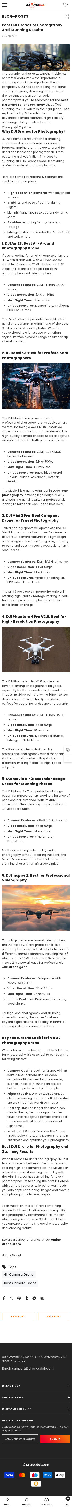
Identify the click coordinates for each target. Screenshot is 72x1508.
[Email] (42, 1298)
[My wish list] (65, 5)
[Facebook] (4, 1298)
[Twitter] (11, 1298)
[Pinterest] (19, 1298)
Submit (55, 1439)
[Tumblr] (26, 1298)
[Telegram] (34, 1298)
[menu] (4, 5)
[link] (26, 1501)
